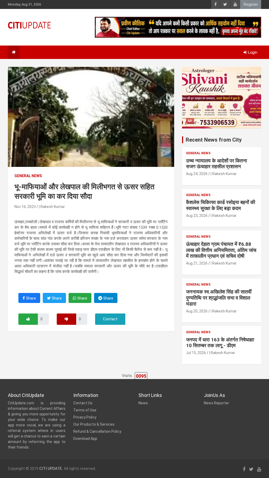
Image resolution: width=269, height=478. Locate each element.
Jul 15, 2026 (196, 353)
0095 (141, 376)
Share (30, 298)
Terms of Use (84, 410)
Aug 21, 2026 (197, 263)
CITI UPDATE (50, 468)
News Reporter (216, 403)
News (143, 403)
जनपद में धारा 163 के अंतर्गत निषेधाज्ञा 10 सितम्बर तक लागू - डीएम (220, 343)
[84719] (28, 319)
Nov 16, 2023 (25, 207)
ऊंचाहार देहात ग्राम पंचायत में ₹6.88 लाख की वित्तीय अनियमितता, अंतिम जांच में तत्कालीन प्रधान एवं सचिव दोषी (221, 250)
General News (28, 176)
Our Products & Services (94, 424)
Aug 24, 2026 (197, 174)
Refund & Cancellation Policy (97, 431)
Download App (85, 438)
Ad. (190, 121)
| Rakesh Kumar (52, 207)
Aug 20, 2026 (197, 311)
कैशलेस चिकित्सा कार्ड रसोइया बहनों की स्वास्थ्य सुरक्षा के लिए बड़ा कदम (220, 205)
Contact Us (82, 403)
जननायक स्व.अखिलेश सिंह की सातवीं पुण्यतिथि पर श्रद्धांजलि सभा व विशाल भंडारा (218, 298)
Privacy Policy (84, 417)
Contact (110, 319)
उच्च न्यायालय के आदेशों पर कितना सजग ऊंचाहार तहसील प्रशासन (216, 164)
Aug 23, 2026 (197, 215)
